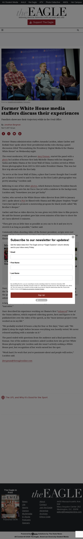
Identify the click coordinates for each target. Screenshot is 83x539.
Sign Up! (41, 295)
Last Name (15, 273)
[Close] (73, 237)
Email (13, 252)
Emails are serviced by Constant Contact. (33, 289)
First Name (15, 263)
